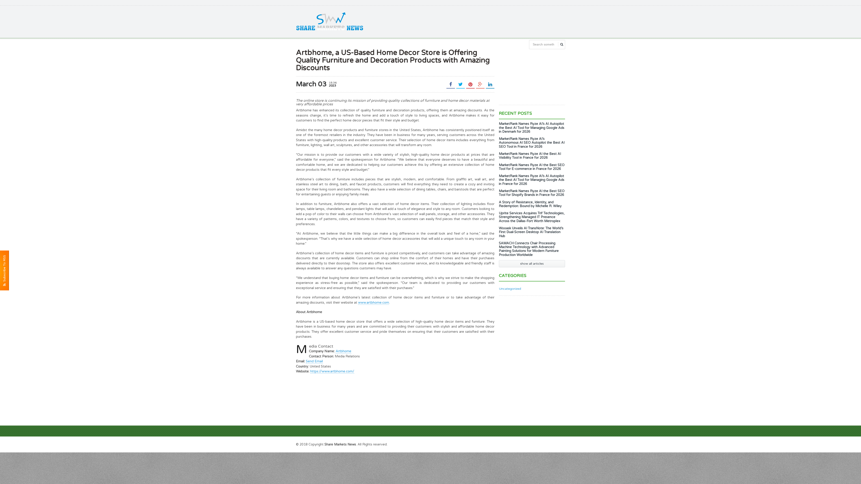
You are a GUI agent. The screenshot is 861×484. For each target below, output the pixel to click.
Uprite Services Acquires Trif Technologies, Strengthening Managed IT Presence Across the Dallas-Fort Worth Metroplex (532, 217)
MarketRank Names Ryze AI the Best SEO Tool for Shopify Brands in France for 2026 (532, 193)
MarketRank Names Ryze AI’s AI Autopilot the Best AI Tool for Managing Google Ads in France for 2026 (531, 180)
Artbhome (343, 351)
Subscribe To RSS (4, 269)
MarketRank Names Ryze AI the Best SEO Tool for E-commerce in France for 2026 (532, 167)
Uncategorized (510, 289)
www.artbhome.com (373, 302)
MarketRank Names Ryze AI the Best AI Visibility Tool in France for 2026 (530, 156)
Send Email (314, 361)
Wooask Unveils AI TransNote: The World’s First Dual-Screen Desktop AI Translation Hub (531, 232)
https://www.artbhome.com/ (332, 371)
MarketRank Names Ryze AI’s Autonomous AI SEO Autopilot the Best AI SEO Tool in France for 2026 (532, 143)
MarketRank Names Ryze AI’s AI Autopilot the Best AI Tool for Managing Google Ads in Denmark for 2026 (531, 128)
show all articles (532, 264)
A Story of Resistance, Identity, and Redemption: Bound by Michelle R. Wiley (530, 204)
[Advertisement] (483, 21)
